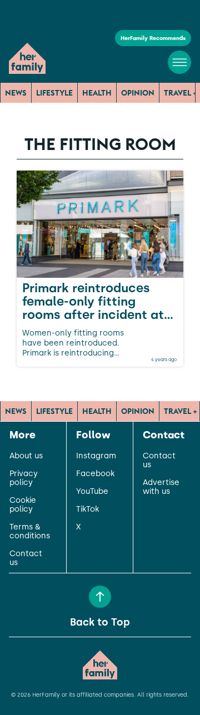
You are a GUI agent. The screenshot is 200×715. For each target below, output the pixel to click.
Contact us (25, 558)
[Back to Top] (100, 597)
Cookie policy (22, 505)
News (16, 93)
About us (26, 456)
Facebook (95, 473)
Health (97, 93)
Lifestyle (54, 93)
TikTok (87, 509)
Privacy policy (23, 478)
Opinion (137, 93)
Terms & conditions (29, 532)
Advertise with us (161, 487)
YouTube (92, 491)
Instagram (96, 456)
